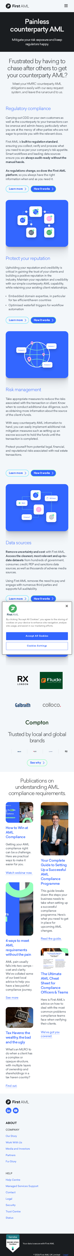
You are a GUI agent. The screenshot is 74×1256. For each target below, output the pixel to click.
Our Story (11, 1136)
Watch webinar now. (19, 873)
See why (35, 762)
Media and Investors (18, 1148)
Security (11, 1205)
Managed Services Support (22, 1186)
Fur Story (11, 1161)
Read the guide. (51, 939)
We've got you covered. (50, 1034)
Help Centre (13, 1179)
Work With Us (14, 1142)
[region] (37, 628)
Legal (9, 1198)
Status (9, 1217)
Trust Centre (13, 1211)
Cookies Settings (37, 645)
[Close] (67, 606)
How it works (42, 189)
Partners (11, 1155)
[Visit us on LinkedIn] (8, 1110)
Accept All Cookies (37, 635)
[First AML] (18, 6)
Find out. (11, 1086)
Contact (11, 1192)
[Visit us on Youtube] (16, 1110)
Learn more (16, 189)
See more (12, 998)
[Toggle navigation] (66, 6)
